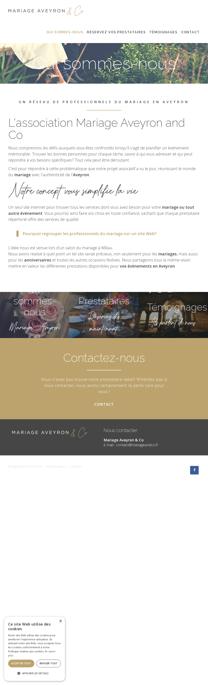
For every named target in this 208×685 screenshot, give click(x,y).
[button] (34, 673)
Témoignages (163, 32)
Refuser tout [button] (49, 663)
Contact (190, 32)
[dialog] (34, 649)
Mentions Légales (55, 466)
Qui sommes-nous (65, 32)
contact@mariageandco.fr (137, 444)
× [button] (60, 621)
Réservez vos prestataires (116, 32)
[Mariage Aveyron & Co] (45, 10)
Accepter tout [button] (21, 663)
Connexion (76, 466)
